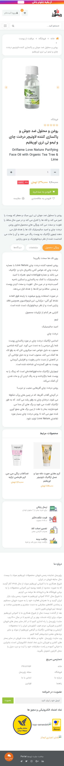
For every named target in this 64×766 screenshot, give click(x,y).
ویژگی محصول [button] (52, 247)
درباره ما (58, 677)
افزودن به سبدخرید (42, 192)
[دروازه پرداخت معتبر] (56, 725)
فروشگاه (58, 672)
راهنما (59, 683)
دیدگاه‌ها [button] (17, 247)
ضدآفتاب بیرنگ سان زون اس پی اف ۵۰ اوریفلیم (17, 475)
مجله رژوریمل (25, 672)
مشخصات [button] (33, 247)
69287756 (26, 666)
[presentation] (58, 87)
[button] (25, 13)
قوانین (28, 683)
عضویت (8, 700)
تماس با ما (26, 677)
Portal (23, 756)
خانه (60, 666)
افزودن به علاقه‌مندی (42, 198)
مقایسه (17, 198)
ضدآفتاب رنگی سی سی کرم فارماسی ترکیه (46, 475)
